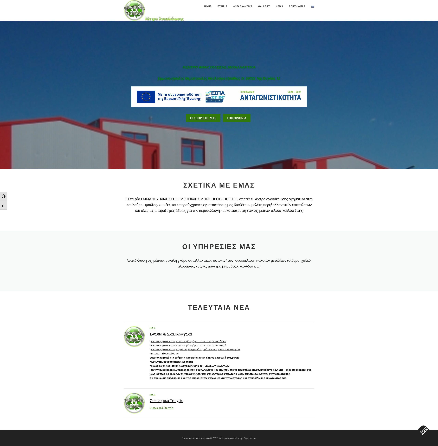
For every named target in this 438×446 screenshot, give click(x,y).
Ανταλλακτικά (242, 6)
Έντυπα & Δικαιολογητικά (171, 334)
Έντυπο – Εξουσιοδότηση (165, 353)
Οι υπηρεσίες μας (203, 118)
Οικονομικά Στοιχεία (166, 400)
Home (208, 6)
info (152, 327)
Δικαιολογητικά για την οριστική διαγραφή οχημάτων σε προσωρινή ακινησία (195, 349)
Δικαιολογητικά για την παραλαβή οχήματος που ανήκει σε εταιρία (189, 345)
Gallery (264, 6)
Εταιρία (222, 6)
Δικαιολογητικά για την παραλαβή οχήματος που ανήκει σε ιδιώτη (189, 341)
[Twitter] (219, 96)
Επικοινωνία (297, 6)
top (423, 430)
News (279, 6)
